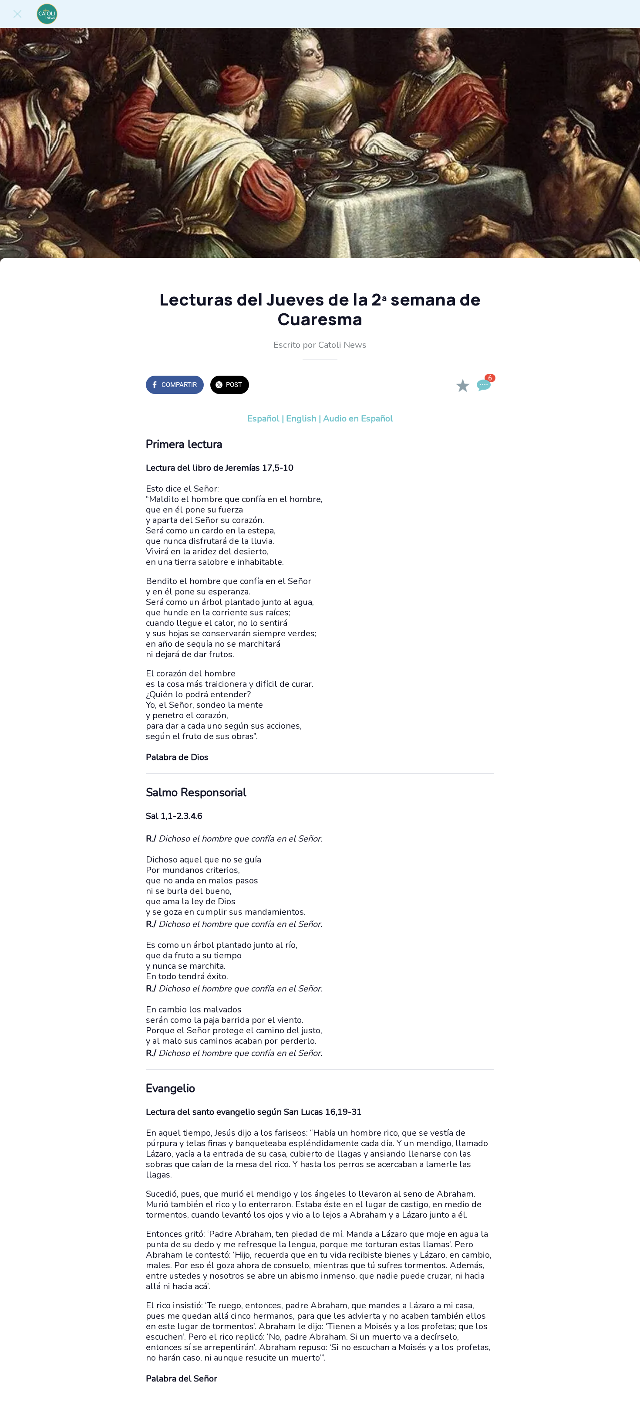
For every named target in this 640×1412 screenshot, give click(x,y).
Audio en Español (358, 418)
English (301, 418)
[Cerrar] (17, 14)
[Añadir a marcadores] (462, 385)
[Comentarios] (483, 385)
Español (263, 418)
